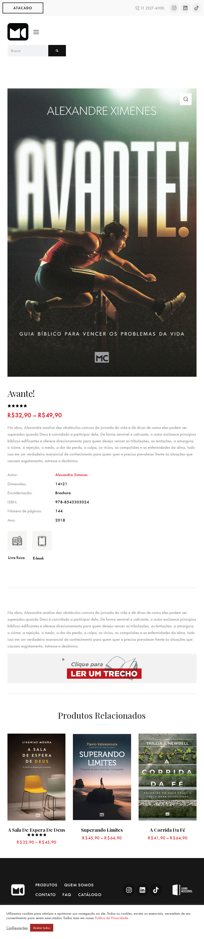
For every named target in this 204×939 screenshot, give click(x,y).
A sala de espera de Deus (36, 830)
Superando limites (102, 830)
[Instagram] (174, 8)
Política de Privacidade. (112, 918)
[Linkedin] (185, 8)
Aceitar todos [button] (41, 928)
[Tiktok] (197, 8)
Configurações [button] (17, 928)
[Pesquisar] (57, 50)
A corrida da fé (167, 830)
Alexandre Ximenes (71, 474)
